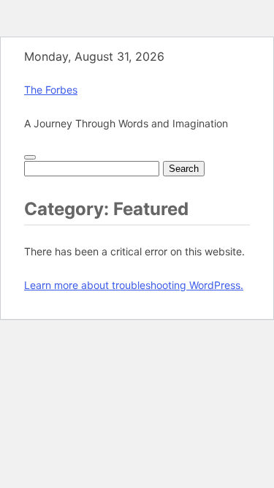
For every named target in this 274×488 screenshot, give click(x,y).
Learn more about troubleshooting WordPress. (133, 285)
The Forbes (50, 89)
